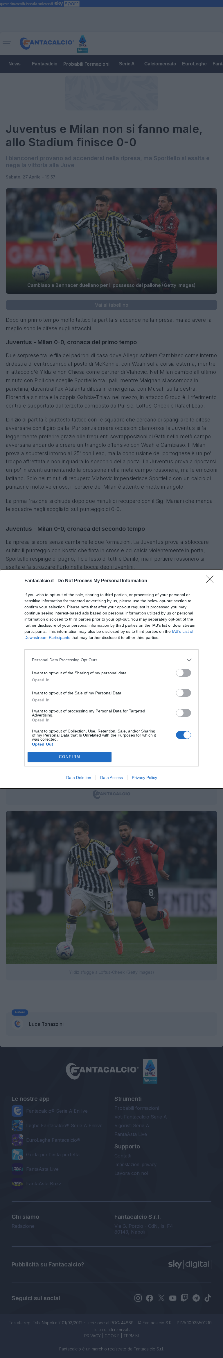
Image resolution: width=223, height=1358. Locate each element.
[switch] (183, 673)
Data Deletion (78, 777)
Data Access (111, 777)
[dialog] (111, 679)
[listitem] (111, 660)
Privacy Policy (144, 777)
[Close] (211, 581)
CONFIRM (69, 757)
